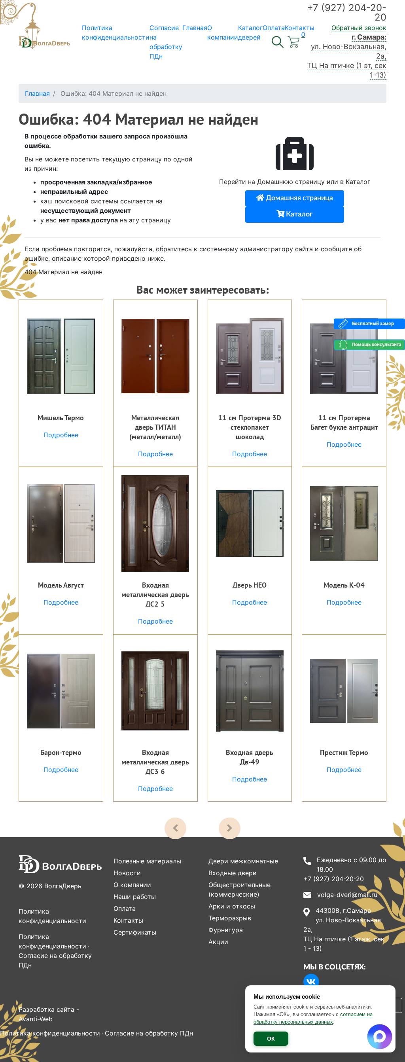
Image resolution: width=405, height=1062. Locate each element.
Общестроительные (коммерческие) (239, 889)
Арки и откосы (231, 906)
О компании (132, 885)
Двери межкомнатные (243, 861)
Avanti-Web (36, 1019)
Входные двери (232, 873)
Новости (127, 873)
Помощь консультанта (376, 344)
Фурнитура (225, 930)
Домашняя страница (298, 198)
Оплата (125, 908)
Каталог (298, 214)
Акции (218, 942)
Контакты (128, 920)
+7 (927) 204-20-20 (346, 12)
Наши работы (135, 897)
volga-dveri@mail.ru (347, 895)
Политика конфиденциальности (50, 1033)
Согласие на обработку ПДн (149, 1033)
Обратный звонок (358, 28)
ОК (271, 1038)
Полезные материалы (147, 861)
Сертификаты (135, 932)
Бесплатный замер (373, 323)
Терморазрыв (229, 918)
